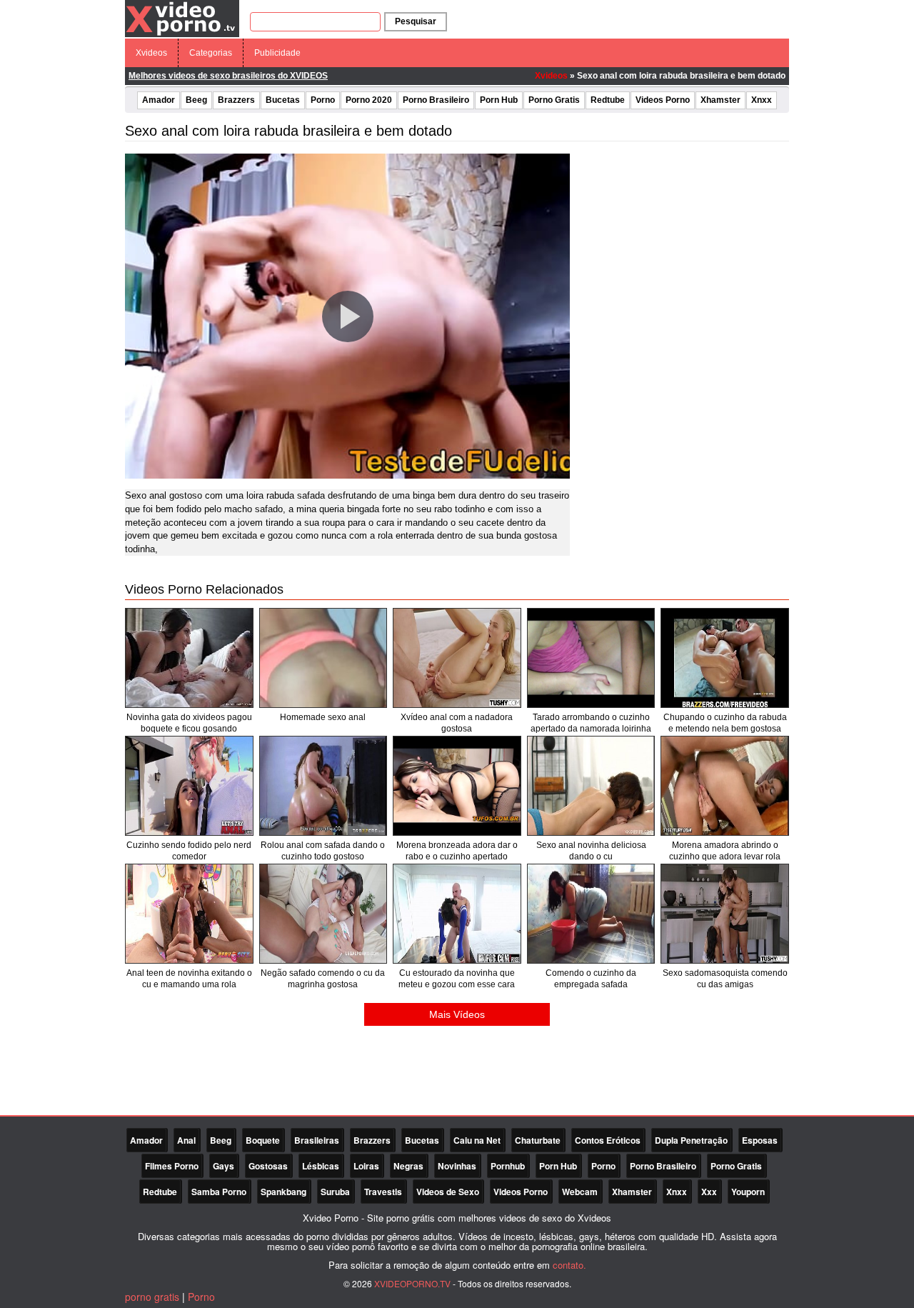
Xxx (709, 1191)
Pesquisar (415, 21)
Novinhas (457, 1165)
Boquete (263, 1140)
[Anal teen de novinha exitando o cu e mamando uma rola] (189, 913)
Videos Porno (663, 100)
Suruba (335, 1191)
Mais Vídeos (457, 1014)
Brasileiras (316, 1140)
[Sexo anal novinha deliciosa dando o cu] (591, 786)
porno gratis (152, 1296)
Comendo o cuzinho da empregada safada (591, 978)
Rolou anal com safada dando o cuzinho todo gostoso (323, 851)
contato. (569, 1265)
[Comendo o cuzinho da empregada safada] (591, 913)
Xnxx (761, 100)
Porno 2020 (369, 100)
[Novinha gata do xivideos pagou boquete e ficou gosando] (189, 658)
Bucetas (283, 100)
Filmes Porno (172, 1165)
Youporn (748, 1191)
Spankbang (283, 1191)
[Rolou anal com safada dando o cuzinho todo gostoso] (323, 786)
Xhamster (720, 100)
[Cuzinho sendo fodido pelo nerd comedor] (189, 786)
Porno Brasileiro (436, 100)
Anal (186, 1140)
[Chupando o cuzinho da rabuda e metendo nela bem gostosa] (724, 658)
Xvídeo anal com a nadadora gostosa (457, 723)
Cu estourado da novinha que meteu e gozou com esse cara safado (456, 984)
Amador (158, 100)
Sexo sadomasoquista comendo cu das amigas (725, 978)
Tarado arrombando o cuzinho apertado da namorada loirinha (591, 723)
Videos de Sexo (447, 1191)
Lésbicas (320, 1165)
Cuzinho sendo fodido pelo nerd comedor (188, 851)
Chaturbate (538, 1140)
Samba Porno (218, 1191)
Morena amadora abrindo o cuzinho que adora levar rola (724, 851)
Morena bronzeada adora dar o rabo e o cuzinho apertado (457, 851)
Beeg (196, 100)
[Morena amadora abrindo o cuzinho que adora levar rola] (724, 786)
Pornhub (508, 1165)
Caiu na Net (477, 1140)
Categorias (210, 53)
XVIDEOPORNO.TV (412, 1283)
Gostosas (268, 1165)
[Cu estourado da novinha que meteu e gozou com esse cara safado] (457, 913)
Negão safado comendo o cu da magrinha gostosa (323, 978)
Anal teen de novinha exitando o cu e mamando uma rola (189, 978)
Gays (223, 1165)
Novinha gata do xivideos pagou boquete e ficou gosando (189, 723)
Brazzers (236, 100)
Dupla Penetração (691, 1140)
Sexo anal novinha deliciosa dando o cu (591, 851)
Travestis (383, 1191)
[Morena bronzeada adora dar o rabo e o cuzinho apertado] (457, 786)
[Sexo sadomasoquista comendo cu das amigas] (724, 913)
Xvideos (151, 53)
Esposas (760, 1140)
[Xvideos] (182, 18)
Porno (323, 100)
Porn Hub (499, 100)
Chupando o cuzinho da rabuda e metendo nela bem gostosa (725, 723)
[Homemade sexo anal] (323, 658)
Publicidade (277, 53)
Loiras (366, 1165)
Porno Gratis (554, 100)
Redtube (608, 100)
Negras (408, 1165)
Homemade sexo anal (323, 717)
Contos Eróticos (608, 1140)
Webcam (580, 1191)
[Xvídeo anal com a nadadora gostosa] (457, 658)
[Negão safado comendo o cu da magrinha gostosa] (323, 913)
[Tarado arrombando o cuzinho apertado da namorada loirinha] (591, 658)
